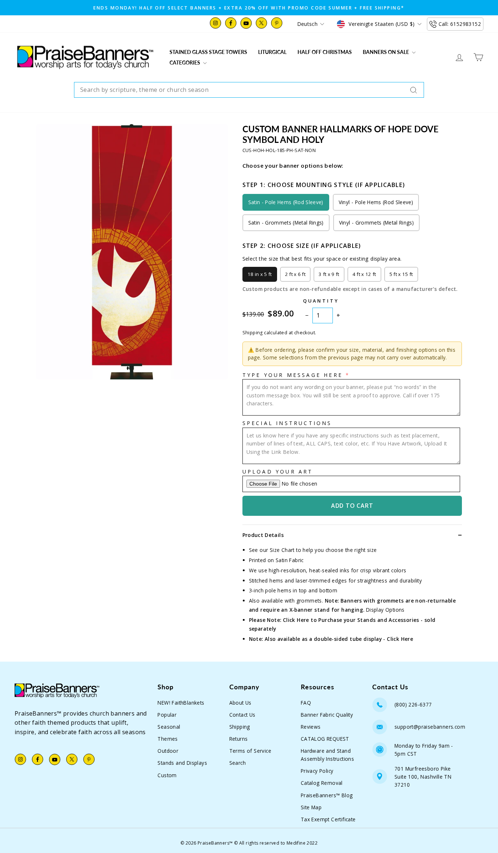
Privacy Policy (317, 770)
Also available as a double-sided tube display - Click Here (339, 638)
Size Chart (282, 549)
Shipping (239, 726)
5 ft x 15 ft (401, 274)
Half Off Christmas (324, 52)
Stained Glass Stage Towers (208, 52)
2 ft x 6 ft (295, 274)
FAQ (306, 702)
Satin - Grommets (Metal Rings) (286, 222)
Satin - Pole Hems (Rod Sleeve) (285, 202)
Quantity (321, 300)
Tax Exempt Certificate (328, 819)
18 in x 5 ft (260, 274)
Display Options (385, 609)
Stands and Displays (182, 762)
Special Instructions (287, 423)
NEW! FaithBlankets (180, 702)
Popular (166, 714)
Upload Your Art (277, 471)
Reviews (311, 726)
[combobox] (249, 90)
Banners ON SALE (386, 52)
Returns (238, 738)
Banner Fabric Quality (327, 714)
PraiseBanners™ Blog (327, 795)
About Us (240, 702)
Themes (167, 738)
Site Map (311, 807)
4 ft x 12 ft (364, 274)
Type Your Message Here (292, 374)
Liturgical (272, 52)
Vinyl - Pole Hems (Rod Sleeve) (376, 202)
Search (237, 762)
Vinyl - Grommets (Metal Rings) (376, 222)
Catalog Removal (322, 782)
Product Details (263, 534)
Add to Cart (352, 506)
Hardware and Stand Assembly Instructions (327, 754)
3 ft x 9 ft (329, 274)
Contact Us (242, 714)
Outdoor (167, 750)
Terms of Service (250, 750)
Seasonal (168, 726)
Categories (185, 62)
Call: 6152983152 (460, 23)
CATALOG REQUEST (325, 738)
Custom (166, 775)
